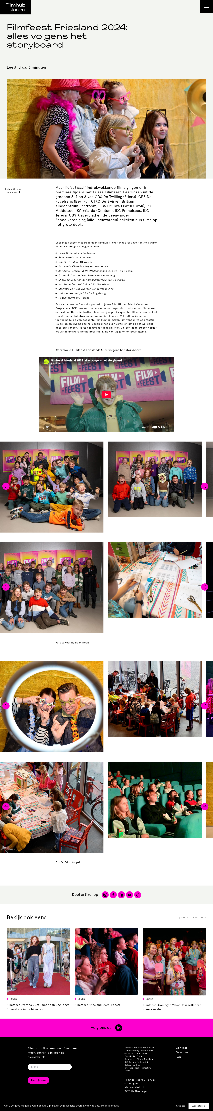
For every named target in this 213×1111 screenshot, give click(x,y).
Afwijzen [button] (181, 1106)
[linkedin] (118, 1027)
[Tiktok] (137, 894)
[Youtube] (129, 894)
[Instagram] (105, 894)
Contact (181, 1047)
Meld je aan (38, 1080)
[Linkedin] (121, 894)
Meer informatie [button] (110, 1106)
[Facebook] (113, 894)
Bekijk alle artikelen (193, 918)
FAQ (178, 1057)
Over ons (182, 1052)
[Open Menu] (206, 6)
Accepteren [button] (198, 1106)
